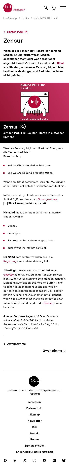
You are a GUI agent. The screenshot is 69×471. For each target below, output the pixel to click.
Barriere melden (34, 445)
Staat (60, 63)
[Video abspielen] (34, 102)
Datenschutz (34, 408)
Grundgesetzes (47, 199)
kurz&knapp (10, 18)
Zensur (10, 127)
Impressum (34, 402)
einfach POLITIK (42, 18)
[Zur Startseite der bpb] (14, 11)
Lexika (25, 18)
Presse (48, 303)
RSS (34, 427)
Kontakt (34, 433)
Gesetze (8, 274)
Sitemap (34, 414)
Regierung (10, 261)
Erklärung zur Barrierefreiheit (34, 452)
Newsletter (34, 420)
